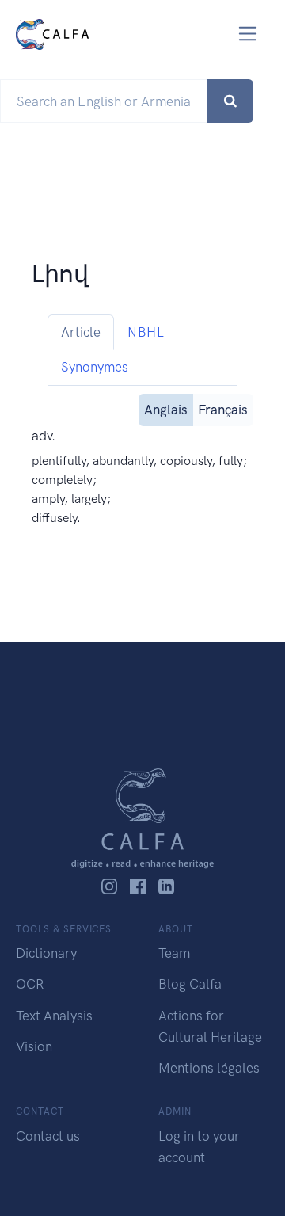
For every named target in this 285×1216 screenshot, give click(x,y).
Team (174, 953)
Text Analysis (54, 1015)
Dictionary (46, 953)
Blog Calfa (190, 984)
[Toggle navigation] (248, 33)
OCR (30, 984)
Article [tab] (81, 332)
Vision (34, 1046)
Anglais (166, 409)
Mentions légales (209, 1068)
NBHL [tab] (145, 332)
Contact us (48, 1136)
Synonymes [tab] (94, 367)
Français (223, 409)
